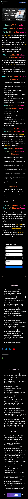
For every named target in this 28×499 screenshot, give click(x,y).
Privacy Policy (5, 354)
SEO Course (7, 35)
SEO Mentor (21, 134)
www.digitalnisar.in (16, 228)
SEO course (13, 64)
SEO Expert (7, 145)
